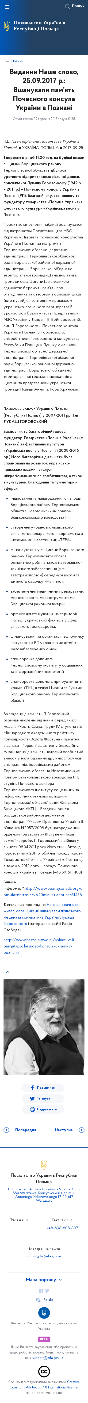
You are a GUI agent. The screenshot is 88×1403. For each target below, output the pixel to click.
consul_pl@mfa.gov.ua (44, 1256)
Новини (17, 61)
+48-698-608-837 (62, 1228)
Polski (48, 1300)
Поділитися (46, 1088)
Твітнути (43, 1098)
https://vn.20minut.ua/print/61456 (50, 895)
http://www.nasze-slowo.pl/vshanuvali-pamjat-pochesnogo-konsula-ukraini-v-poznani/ (39, 946)
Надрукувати (47, 1109)
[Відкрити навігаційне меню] (7, 7)
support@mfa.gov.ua (47, 1358)
